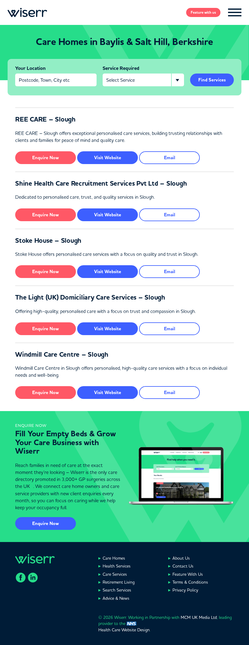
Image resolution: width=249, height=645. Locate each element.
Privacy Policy (185, 590)
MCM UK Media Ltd (199, 617)
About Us (181, 558)
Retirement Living (119, 582)
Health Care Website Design (124, 630)
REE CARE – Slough (45, 119)
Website (107, 158)
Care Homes (114, 558)
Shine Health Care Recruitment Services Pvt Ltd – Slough (101, 183)
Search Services (117, 590)
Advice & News (116, 598)
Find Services (212, 80)
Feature (203, 12)
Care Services (115, 574)
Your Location (30, 68)
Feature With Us (187, 574)
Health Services (117, 566)
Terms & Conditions (190, 582)
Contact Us (182, 566)
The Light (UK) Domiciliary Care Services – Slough (90, 297)
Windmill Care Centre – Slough (61, 354)
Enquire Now (45, 523)
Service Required (121, 68)
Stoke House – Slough (48, 240)
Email (169, 158)
